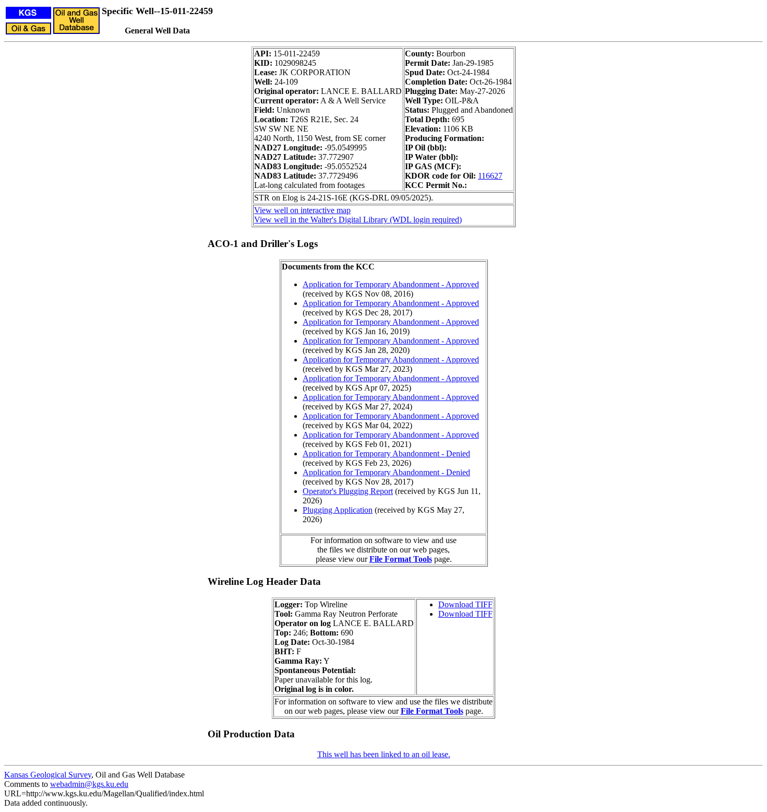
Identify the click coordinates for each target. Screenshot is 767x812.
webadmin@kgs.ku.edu (89, 784)
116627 (490, 175)
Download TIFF (465, 604)
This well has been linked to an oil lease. (383, 754)
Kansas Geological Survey (47, 774)
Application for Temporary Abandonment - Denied (386, 453)
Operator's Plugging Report (348, 491)
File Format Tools (400, 559)
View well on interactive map (302, 210)
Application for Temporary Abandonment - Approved (391, 284)
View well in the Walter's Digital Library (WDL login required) (358, 219)
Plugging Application (338, 509)
